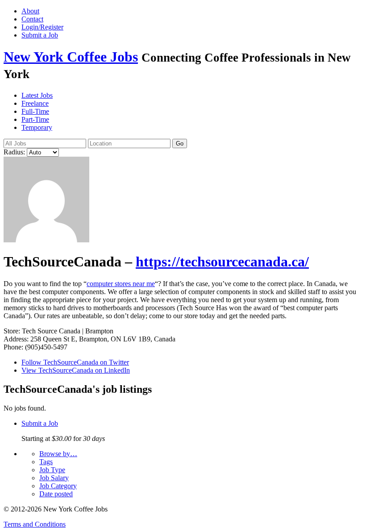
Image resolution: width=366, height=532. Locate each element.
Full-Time (35, 111)
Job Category (58, 486)
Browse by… (58, 453)
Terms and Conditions (35, 524)
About (30, 11)
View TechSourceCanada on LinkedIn (75, 370)
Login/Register (42, 27)
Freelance (35, 103)
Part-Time (35, 119)
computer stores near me (121, 283)
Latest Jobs (37, 95)
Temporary (36, 127)
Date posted (56, 494)
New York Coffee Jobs (71, 57)
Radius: (14, 152)
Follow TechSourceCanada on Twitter (75, 362)
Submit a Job (39, 35)
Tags (46, 462)
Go (179, 143)
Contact (32, 19)
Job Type (52, 470)
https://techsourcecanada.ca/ (222, 262)
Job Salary (54, 478)
